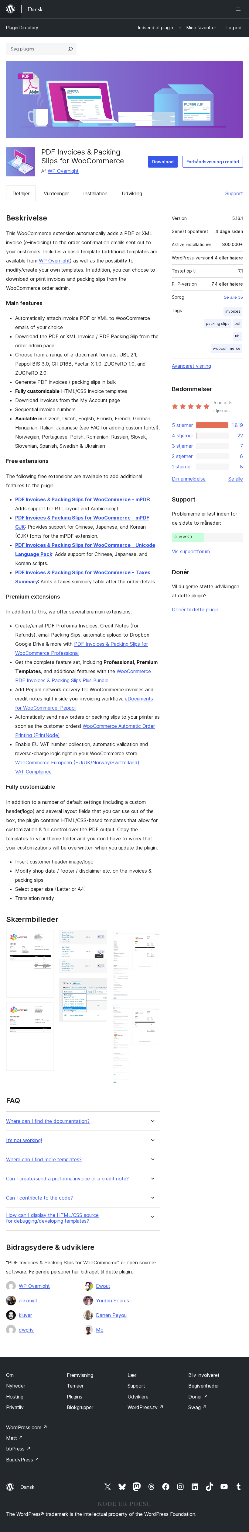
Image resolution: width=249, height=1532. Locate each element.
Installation (95, 193)
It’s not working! (24, 1140)
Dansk (27, 1487)
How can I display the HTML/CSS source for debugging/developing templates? (52, 1218)
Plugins (74, 1397)
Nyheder (15, 1386)
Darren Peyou (111, 1315)
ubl (237, 336)
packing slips (218, 323)
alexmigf (28, 1301)
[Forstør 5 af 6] (152, 938)
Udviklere (138, 1397)
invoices (232, 311)
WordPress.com (26, 1427)
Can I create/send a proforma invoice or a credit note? (67, 1179)
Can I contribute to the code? (39, 1198)
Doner (198, 1397)
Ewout (103, 1286)
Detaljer (20, 193)
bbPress (18, 1449)
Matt (14, 1438)
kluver (25, 1315)
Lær (132, 1375)
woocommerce (226, 348)
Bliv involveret (204, 1375)
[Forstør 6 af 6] (152, 1013)
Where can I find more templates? (44, 1159)
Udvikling (132, 193)
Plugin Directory (22, 27)
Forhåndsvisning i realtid (212, 161)
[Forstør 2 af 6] (46, 1011)
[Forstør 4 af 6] (99, 986)
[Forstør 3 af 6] (99, 938)
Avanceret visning (191, 366)
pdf (237, 323)
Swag (197, 1407)
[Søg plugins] (70, 49)
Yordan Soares (112, 1301)
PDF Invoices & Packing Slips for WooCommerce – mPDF (82, 499)
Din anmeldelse (189, 479)
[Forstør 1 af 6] (46, 938)
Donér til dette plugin (195, 609)
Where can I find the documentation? (48, 1121)
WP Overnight (63, 171)
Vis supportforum (191, 551)
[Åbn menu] (239, 9)
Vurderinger (56, 193)
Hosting (14, 1397)
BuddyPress (22, 1460)
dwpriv (26, 1330)
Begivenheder (203, 1386)
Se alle (235, 479)
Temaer (75, 1386)
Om (10, 1375)
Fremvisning (80, 1375)
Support (234, 193)
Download (163, 161)
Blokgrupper (80, 1407)
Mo (100, 1330)
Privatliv (15, 1407)
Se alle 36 (233, 297)
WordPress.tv (146, 1407)
